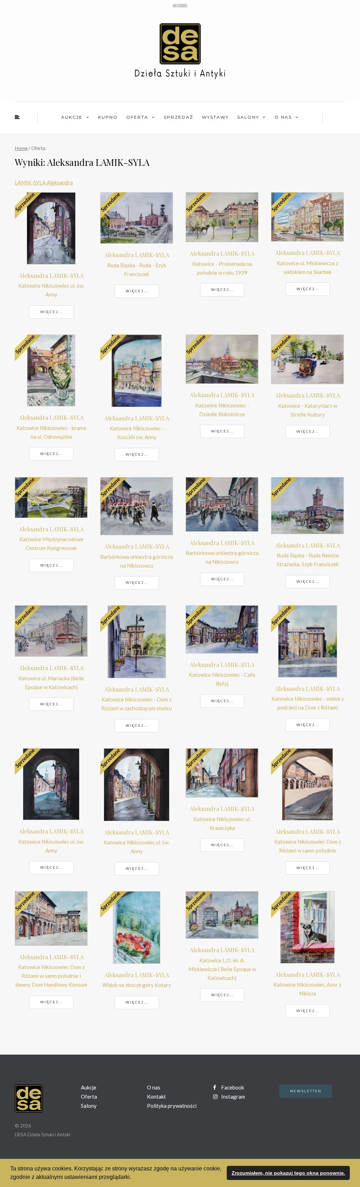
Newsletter (305, 1091)
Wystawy (215, 117)
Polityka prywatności (172, 1105)
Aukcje (72, 117)
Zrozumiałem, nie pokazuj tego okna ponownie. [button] (288, 1173)
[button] (134, 1178)
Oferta (137, 117)
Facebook (232, 1087)
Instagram (232, 1096)
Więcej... (51, 312)
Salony (248, 117)
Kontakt (156, 1096)
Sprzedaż (178, 117)
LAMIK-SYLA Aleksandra (44, 182)
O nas (283, 117)
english (180, 4)
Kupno (108, 117)
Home (21, 148)
